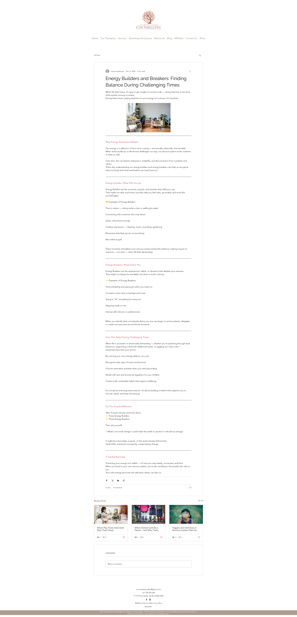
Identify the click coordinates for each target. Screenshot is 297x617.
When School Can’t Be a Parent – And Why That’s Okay (146, 529)
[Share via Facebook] (107, 480)
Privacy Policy (148, 606)
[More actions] (190, 71)
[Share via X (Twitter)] (112, 480)
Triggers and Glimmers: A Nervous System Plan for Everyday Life (184, 529)
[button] (140, 38)
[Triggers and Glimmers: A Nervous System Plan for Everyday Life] (186, 514)
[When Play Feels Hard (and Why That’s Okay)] (111, 514)
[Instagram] (150, 599)
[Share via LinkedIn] (118, 480)
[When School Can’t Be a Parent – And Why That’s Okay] (148, 514)
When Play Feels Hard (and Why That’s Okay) (110, 529)
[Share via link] (124, 480)
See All (200, 501)
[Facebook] (146, 599)
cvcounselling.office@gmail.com (148, 589)
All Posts (97, 55)
